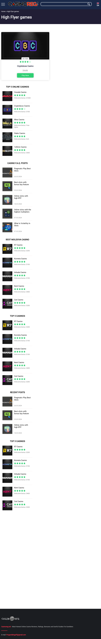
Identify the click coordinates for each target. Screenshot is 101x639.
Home (3, 11)
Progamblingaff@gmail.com (16, 635)
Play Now (25, 75)
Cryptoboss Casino (25, 66)
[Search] (88, 4)
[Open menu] (3, 4)
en (98, 5)
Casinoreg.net (6, 627)
